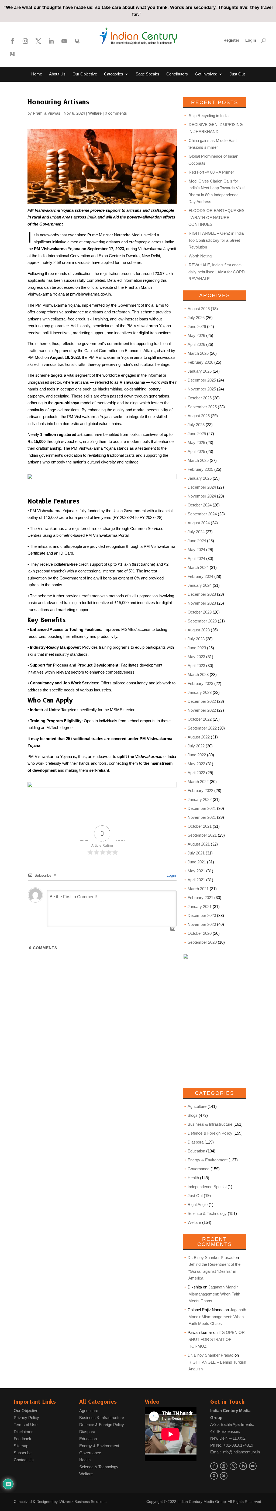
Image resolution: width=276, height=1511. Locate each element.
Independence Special (207, 1186)
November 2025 (202, 389)
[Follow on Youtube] (64, 41)
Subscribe (23, 1452)
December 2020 (202, 915)
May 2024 (196, 549)
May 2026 (196, 335)
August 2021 (199, 844)
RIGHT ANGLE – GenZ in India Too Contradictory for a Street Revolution (216, 240)
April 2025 (196, 451)
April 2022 (196, 772)
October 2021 (200, 826)
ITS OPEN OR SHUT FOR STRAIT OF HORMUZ (216, 1339)
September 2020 (202, 942)
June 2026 (197, 326)
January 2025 (200, 478)
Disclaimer (23, 1431)
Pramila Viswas (46, 113)
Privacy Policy (26, 1417)
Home (36, 74)
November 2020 (202, 924)
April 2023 (196, 665)
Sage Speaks (147, 74)
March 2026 (198, 353)
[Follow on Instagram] (25, 41)
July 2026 (196, 317)
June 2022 (197, 755)
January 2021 (200, 906)
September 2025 (202, 407)
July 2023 (196, 639)
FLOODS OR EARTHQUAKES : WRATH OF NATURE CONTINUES (216, 217)
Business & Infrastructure (210, 1124)
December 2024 (202, 487)
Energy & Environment (207, 1160)
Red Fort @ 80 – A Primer (211, 172)
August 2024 (199, 523)
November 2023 (202, 603)
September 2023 (202, 621)
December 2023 (202, 594)
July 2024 (196, 531)
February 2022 (200, 790)
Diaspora (195, 1142)
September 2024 (202, 514)
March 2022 (198, 781)
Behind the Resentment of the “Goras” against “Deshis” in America (214, 1271)
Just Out (237, 74)
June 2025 (197, 433)
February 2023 (200, 683)
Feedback (22, 1438)
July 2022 (196, 746)
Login (250, 40)
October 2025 (200, 398)
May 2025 (196, 442)
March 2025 (198, 460)
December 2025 (202, 380)
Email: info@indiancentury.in (235, 1452)
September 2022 (202, 728)
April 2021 (196, 879)
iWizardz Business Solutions (82, 1501)
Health (193, 1177)
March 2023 (198, 674)
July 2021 (196, 853)
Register (231, 40)
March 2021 (198, 888)
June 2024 (197, 540)
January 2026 (200, 371)
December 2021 (202, 808)
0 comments (116, 113)
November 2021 (202, 817)
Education (196, 1151)
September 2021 (202, 835)
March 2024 (198, 567)
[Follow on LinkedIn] (51, 41)
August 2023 (199, 630)
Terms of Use (25, 1424)
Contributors (177, 74)
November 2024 (202, 496)
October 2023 (200, 612)
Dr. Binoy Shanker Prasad (210, 1257)
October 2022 (200, 719)
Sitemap (21, 1445)
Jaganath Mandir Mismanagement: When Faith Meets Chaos (214, 1294)
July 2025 (196, 424)
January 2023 (200, 692)
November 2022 (202, 710)
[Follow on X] (38, 41)
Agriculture (197, 1106)
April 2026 (196, 344)
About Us (57, 74)
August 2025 (199, 415)
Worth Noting (200, 256)
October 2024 (200, 505)
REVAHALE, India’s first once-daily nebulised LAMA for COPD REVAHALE (216, 272)
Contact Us (147, 87)
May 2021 (196, 871)
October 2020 (200, 933)
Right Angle (198, 1204)
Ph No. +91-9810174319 (231, 1445)
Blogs (125, 87)
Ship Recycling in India (209, 115)
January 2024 (200, 585)
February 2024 (200, 576)
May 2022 (196, 763)
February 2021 (200, 897)
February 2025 (200, 469)
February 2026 (200, 362)
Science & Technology (207, 1213)
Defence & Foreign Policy (210, 1133)
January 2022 (200, 799)
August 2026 (199, 308)
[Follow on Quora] (77, 41)
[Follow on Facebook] (12, 41)
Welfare (95, 113)
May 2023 (196, 656)
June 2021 (197, 862)
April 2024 (196, 558)
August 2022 (199, 737)
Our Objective (85, 74)
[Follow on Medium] (12, 54)
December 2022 (202, 701)
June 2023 (197, 647)
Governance (198, 1169)
